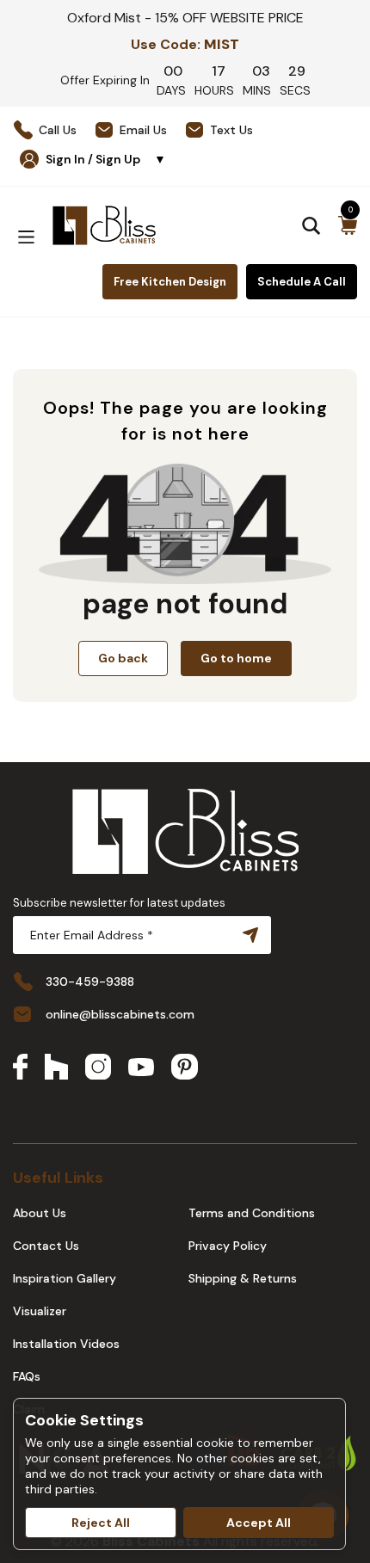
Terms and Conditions (251, 1213)
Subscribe (247, 935)
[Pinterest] (184, 1068)
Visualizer (39, 1311)
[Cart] (347, 225)
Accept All (258, 1522)
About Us (39, 1213)
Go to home (236, 658)
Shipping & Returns (242, 1278)
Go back (123, 658)
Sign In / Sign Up (106, 159)
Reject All (100, 1522)
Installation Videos (66, 1343)
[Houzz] (56, 1068)
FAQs (26, 1376)
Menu (25, 237)
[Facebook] (20, 1068)
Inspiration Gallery (64, 1278)
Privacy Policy (227, 1245)
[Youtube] (141, 1069)
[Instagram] (98, 1068)
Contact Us (46, 1245)
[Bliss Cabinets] (104, 225)
